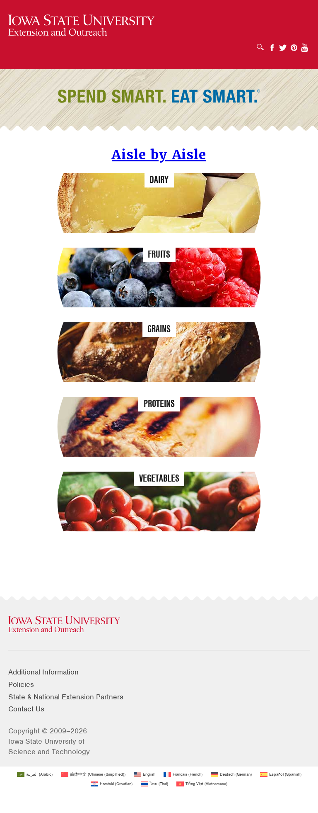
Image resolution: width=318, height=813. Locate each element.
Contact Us (26, 708)
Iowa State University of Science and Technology (49, 746)
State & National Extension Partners (65, 696)
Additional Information (43, 672)
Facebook (272, 45)
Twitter (283, 45)
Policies (21, 684)
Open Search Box (262, 44)
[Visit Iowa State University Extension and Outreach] (159, 624)
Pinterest (294, 45)
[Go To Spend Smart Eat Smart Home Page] (81, 26)
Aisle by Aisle (159, 154)
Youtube (305, 45)
